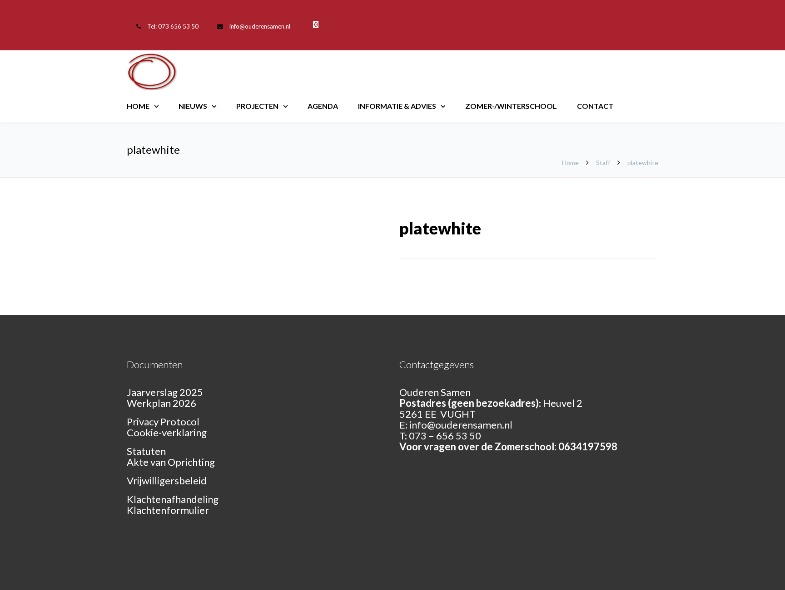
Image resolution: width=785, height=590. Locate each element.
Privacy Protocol (163, 421)
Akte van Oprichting (171, 462)
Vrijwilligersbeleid (167, 480)
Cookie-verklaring (167, 432)
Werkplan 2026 (161, 403)
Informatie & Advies (397, 106)
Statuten (146, 451)
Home (138, 106)
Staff (603, 162)
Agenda (323, 106)
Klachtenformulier (168, 510)
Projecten (257, 106)
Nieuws (193, 106)
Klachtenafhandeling (173, 499)
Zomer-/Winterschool (511, 106)
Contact (595, 106)
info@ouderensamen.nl (259, 26)
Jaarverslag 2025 (165, 392)
